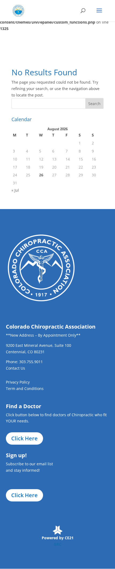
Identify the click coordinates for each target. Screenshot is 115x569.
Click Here (24, 438)
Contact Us (15, 368)
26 (41, 174)
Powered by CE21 (58, 537)
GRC (57, 544)
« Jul (15, 190)
